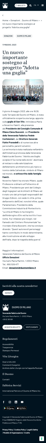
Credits (27, 433)
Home (5, 20)
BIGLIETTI (21, 5)
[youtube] (22, 402)
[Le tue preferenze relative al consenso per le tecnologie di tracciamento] (41, 438)
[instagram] (10, 402)
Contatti (6, 379)
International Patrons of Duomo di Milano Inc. (21, 391)
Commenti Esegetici (11, 365)
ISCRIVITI (8, 293)
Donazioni (15, 20)
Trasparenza (7, 347)
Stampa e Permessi (10, 350)
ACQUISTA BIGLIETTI (12, 327)
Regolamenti (9, 339)
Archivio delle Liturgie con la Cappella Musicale (22, 368)
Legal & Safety (32, 430)
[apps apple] (21, 408)
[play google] (8, 408)
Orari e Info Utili (9, 362)
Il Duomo (7, 374)
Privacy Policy (7, 430)
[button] (36, 5)
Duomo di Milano (30, 20)
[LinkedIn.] (16, 402)
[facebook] (3, 402)
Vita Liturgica (10, 356)
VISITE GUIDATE (32, 327)
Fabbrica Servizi (11, 385)
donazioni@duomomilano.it (22, 267)
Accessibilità (7, 344)
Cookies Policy (20, 430)
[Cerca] (30, 5)
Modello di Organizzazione (13, 433)
